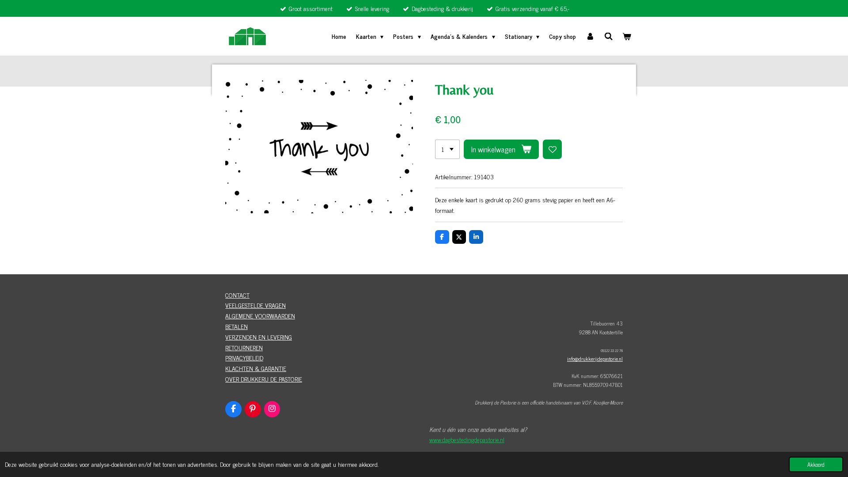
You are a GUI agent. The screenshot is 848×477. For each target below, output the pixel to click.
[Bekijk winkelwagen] (626, 36)
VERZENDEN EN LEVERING (258, 337)
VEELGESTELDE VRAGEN (255, 305)
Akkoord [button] (816, 464)
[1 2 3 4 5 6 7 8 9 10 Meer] (447, 149)
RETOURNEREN (244, 347)
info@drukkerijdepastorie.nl (595, 358)
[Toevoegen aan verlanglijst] (552, 149)
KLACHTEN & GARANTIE (255, 368)
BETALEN (236, 326)
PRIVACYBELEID (244, 357)
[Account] (590, 36)
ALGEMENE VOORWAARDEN (260, 315)
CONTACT (237, 295)
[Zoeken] (608, 36)
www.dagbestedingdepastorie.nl (466, 439)
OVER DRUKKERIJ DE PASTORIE (263, 379)
